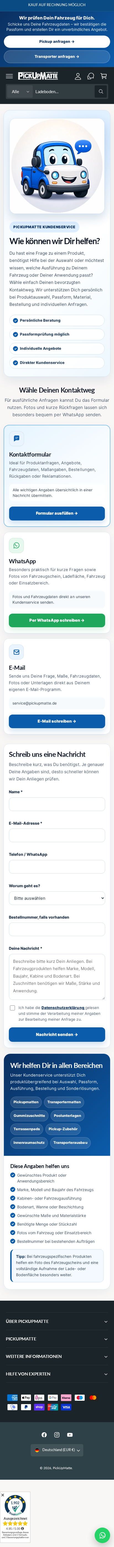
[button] (9, 76)
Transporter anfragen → (57, 56)
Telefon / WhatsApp (28, 854)
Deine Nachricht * (25, 948)
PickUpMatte (62, 1468)
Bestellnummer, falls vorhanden (39, 917)
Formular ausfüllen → (57, 513)
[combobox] (71, 91)
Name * (16, 791)
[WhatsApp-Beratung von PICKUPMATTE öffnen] (102, 1535)
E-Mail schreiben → (57, 721)
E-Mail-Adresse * (25, 823)
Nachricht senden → (57, 1034)
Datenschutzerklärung (63, 1007)
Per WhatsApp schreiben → (57, 620)
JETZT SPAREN (89, 5)
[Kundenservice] (90, 76)
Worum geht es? (24, 885)
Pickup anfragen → (57, 41)
